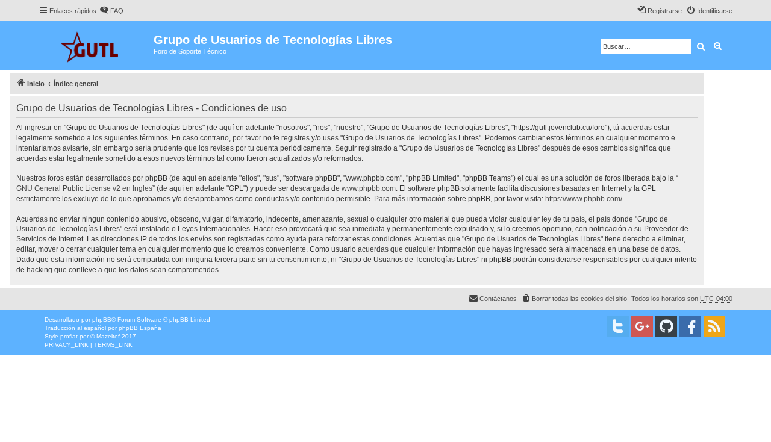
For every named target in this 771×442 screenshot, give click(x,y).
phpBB (101, 319)
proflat (69, 336)
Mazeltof (108, 336)
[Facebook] (690, 326)
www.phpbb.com (369, 188)
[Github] (666, 326)
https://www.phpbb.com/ (583, 199)
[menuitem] (111, 11)
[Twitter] (618, 326)
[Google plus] (642, 326)
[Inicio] (96, 45)
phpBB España (140, 328)
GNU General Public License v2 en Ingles (84, 188)
